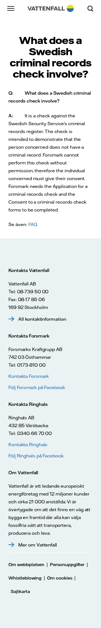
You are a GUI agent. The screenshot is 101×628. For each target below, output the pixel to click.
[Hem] (50, 8)
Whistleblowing (25, 578)
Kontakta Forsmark (28, 376)
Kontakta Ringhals (27, 444)
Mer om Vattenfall (37, 545)
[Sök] (92, 8)
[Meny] (11, 8)
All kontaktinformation (42, 319)
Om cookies (59, 578)
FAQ (32, 224)
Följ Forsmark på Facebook (36, 387)
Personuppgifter (67, 564)
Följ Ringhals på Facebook (36, 456)
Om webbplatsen (26, 564)
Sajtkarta (20, 591)
